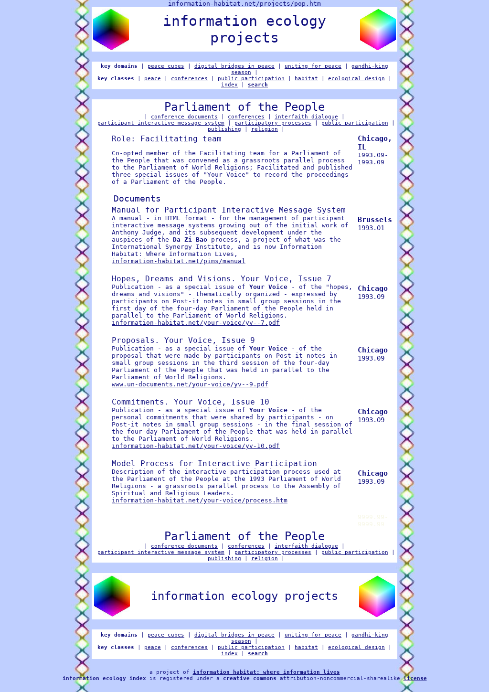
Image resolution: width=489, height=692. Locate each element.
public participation (251, 78)
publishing (224, 129)
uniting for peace (313, 66)
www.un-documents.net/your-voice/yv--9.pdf (190, 384)
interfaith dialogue (306, 117)
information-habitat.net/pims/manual (178, 261)
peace (152, 78)
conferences (189, 78)
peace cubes (166, 66)
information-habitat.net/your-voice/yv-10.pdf (196, 445)
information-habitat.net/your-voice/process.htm (199, 500)
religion (264, 129)
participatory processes (272, 123)
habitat (306, 78)
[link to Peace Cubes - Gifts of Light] (111, 47)
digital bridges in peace (234, 66)
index (229, 85)
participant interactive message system (160, 123)
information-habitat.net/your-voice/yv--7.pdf (196, 322)
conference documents (184, 117)
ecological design (356, 78)
